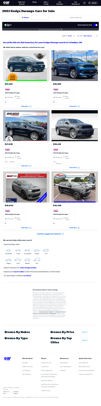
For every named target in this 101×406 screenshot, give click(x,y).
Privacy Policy (16, 392)
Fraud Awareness (46, 370)
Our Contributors (65, 367)
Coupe (18, 254)
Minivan (27, 263)
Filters (26, 17)
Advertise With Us (47, 380)
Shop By (25, 363)
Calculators (64, 363)
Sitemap (62, 370)
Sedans (37, 254)
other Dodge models (28, 267)
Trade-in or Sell (27, 367)
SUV (46, 254)
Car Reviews (26, 370)
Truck (18, 263)
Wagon (9, 263)
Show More (25, 106)
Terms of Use (6, 392)
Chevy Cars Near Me (85, 374)
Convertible (27, 254)
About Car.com (46, 363)
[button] (84, 3)
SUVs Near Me (83, 363)
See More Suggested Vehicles (49, 234)
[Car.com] (6, 2)
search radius (18, 271)
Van (37, 263)
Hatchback (8, 254)
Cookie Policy (45, 391)
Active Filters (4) (76, 17)
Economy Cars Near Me (86, 370)
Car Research (26, 374)
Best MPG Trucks (84, 367)
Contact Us (44, 367)
